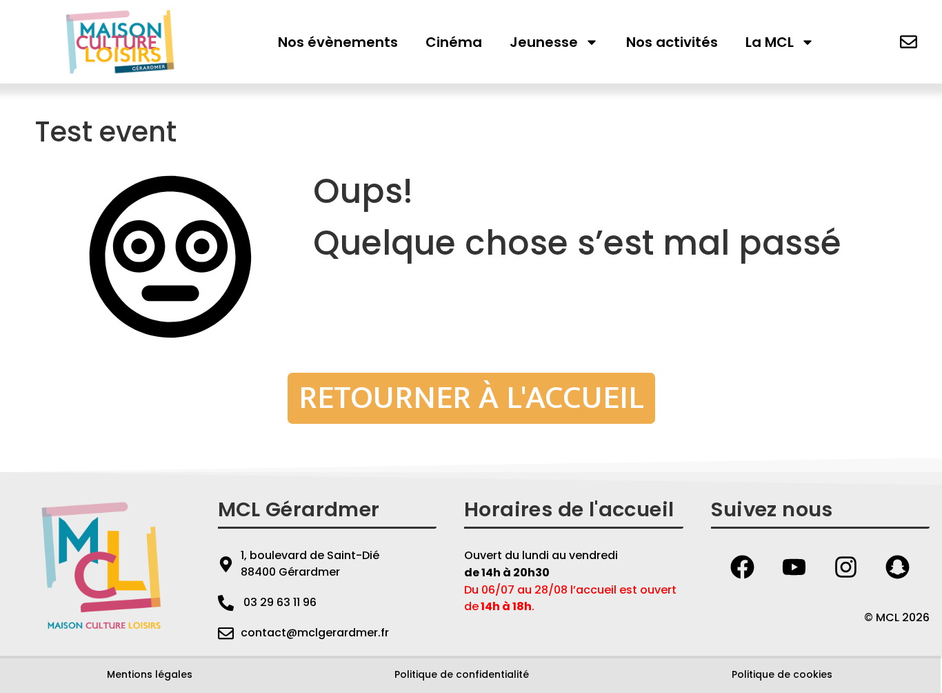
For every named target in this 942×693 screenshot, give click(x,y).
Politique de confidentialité (461, 674)
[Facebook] (743, 567)
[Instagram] (846, 567)
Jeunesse (544, 42)
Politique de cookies (782, 674)
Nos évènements (338, 42)
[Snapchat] (898, 567)
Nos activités (672, 42)
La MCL (769, 42)
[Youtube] (794, 567)
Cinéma (453, 42)
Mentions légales (149, 674)
